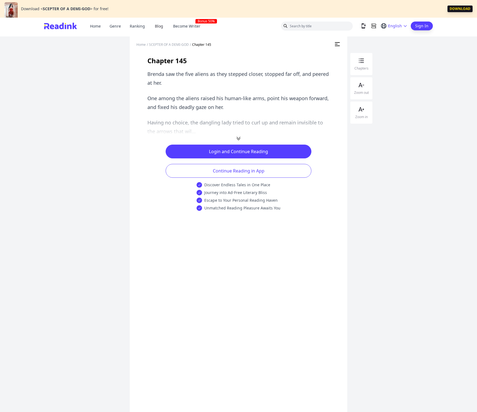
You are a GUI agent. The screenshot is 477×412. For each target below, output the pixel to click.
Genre (115, 26)
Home (95, 26)
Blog (159, 26)
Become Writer (189, 26)
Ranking (137, 26)
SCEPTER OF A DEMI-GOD (169, 44)
